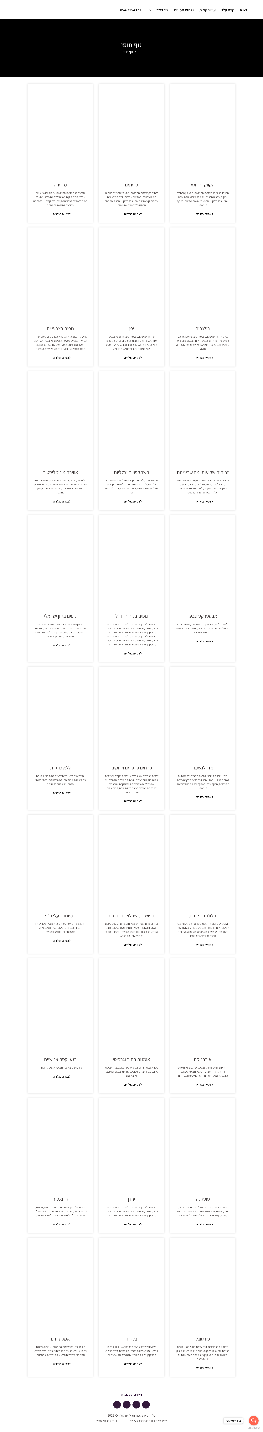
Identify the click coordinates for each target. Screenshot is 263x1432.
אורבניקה (203, 1059)
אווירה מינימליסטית (60, 472)
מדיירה (60, 184)
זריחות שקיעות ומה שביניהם (203, 472)
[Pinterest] (136, 1405)
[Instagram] (127, 1405)
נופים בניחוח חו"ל (131, 615)
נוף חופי (128, 51)
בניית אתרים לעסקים (106, 1421)
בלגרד (131, 1338)
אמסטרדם (60, 1338)
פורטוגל (203, 1338)
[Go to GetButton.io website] (254, 1428)
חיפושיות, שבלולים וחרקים (131, 915)
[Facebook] (146, 1405)
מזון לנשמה (202, 767)
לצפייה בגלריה (204, 214)
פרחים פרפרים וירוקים (131, 767)
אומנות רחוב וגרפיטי (131, 1059)
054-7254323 (131, 1395)
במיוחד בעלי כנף (60, 915)
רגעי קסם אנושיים (60, 1059)
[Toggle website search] (112, 10)
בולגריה (202, 328)
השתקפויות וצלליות (131, 472)
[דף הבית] (138, 51)
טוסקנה (203, 1198)
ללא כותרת (60, 767)
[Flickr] (117, 1405)
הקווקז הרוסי (203, 184)
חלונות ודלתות (202, 915)
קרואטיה (60, 1198)
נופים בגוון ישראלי (60, 615)
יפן (131, 328)
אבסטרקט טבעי (202, 615)
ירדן (131, 1198)
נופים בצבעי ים (60, 328)
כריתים (131, 184)
